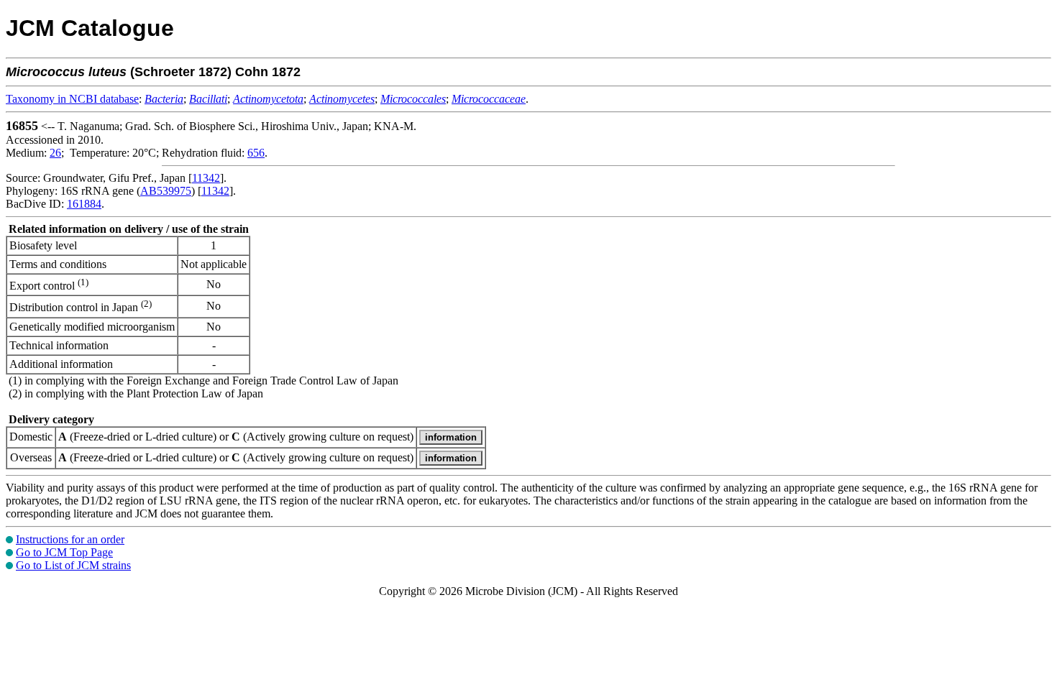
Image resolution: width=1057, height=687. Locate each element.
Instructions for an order (70, 539)
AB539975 (165, 191)
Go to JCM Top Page (64, 552)
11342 (206, 178)
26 (55, 153)
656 (256, 153)
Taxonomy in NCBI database (72, 99)
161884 (84, 204)
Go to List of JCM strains (73, 565)
